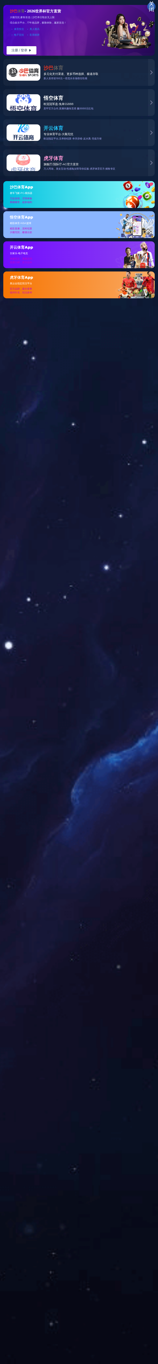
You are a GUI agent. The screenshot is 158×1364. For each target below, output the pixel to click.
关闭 (151, 6)
